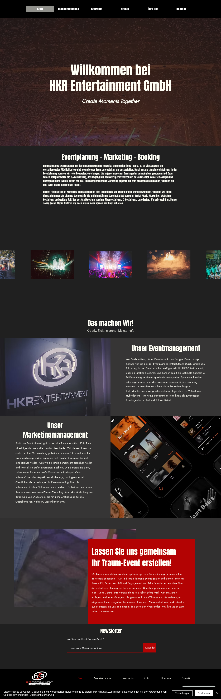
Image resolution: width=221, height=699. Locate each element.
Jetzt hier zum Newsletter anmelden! (84, 639)
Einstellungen (182, 693)
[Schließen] (217, 693)
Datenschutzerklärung (42, 694)
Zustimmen (204, 693)
